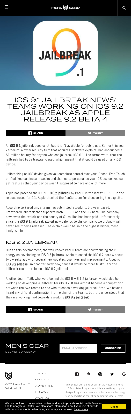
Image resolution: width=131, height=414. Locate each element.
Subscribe (113, 348)
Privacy (41, 392)
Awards (42, 398)
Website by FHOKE (14, 388)
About (40, 373)
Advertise (44, 386)
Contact (42, 380)
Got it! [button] (114, 406)
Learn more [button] (81, 409)
